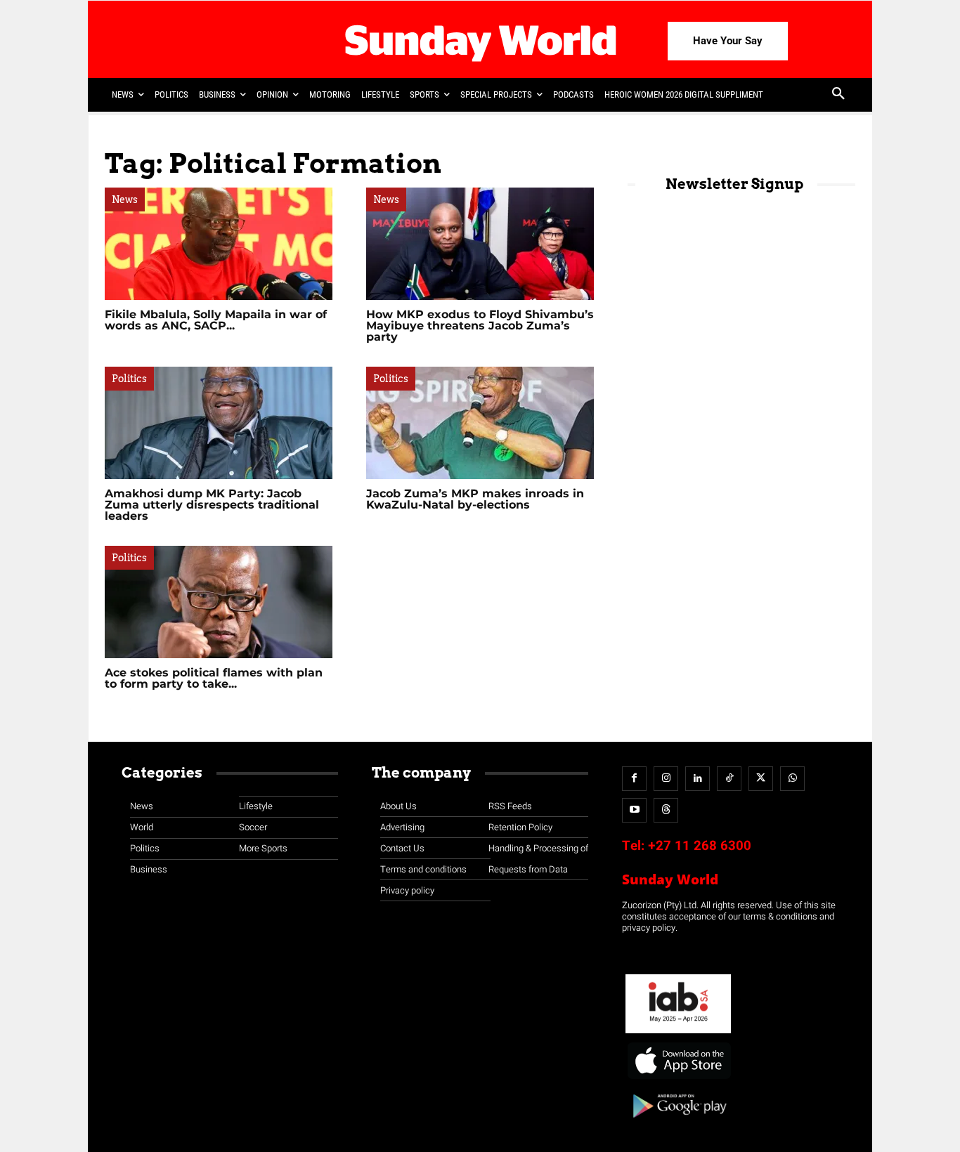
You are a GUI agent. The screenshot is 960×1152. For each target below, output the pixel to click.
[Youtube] (634, 810)
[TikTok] (729, 778)
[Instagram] (666, 778)
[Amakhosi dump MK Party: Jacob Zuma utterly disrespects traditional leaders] (218, 423)
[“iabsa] (678, 1033)
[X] (760, 778)
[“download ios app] (678, 1079)
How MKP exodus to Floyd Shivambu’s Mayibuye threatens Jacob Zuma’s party (480, 325)
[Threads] (666, 810)
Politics (129, 378)
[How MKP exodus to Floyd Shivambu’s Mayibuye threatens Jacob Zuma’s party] (480, 244)
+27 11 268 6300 (699, 846)
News (125, 199)
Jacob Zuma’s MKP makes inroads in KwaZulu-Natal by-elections (475, 499)
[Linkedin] (697, 778)
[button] (838, 95)
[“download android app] (678, 1123)
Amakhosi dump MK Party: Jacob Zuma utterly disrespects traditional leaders (212, 505)
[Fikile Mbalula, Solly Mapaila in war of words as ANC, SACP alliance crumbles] (218, 244)
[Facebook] (634, 778)
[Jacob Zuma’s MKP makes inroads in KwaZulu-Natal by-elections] (480, 423)
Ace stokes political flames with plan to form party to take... (214, 678)
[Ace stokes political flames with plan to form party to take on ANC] (218, 602)
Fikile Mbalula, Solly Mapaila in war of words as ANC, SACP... (216, 320)
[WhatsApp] (792, 778)
